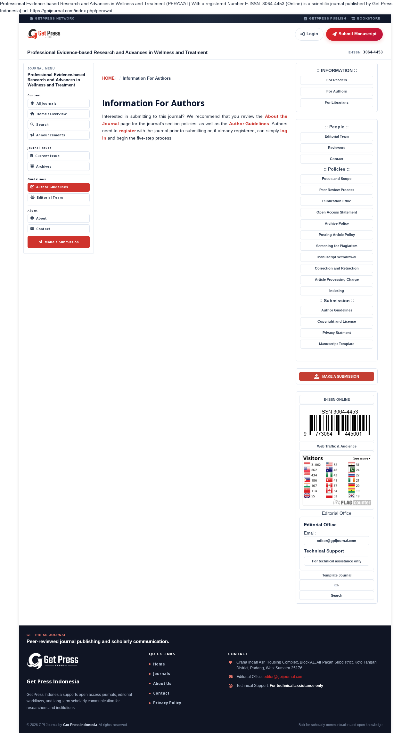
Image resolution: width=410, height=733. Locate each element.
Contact (43, 229)
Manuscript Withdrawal (336, 257)
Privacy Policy (167, 702)
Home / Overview (52, 114)
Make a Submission (62, 242)
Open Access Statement (336, 212)
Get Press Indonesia (80, 725)
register (127, 130)
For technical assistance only (336, 561)
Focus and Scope (336, 179)
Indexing (336, 291)
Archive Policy (337, 223)
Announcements (50, 135)
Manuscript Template (336, 344)
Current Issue (47, 156)
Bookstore (368, 18)
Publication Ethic (336, 201)
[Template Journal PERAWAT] (336, 585)
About (41, 218)
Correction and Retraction (337, 268)
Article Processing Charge (337, 279)
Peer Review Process (336, 190)
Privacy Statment (337, 332)
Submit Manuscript (357, 33)
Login (312, 33)
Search (42, 124)
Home (108, 78)
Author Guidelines (52, 187)
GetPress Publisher (327, 18)
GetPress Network (54, 18)
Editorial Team (50, 197)
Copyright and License (336, 321)
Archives (43, 166)
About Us (162, 683)
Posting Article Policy (337, 235)
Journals (161, 673)
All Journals (46, 103)
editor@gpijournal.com (336, 541)
